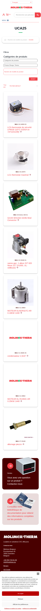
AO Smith (6, 570)
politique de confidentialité (29, 608)
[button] (38, 574)
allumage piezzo (14, 444)
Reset (33, 79)
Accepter (20, 593)
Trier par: (4, 86)
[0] (7, 14)
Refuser (20, 599)
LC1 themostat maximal (18, 175)
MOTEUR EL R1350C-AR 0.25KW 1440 (18, 400)
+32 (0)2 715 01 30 (10, 560)
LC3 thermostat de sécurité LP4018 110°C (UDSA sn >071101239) (19, 129)
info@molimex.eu (9, 562)
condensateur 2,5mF (16, 356)
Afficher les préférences (20, 604)
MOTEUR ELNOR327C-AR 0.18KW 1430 (19, 312)
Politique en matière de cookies (12, 608)
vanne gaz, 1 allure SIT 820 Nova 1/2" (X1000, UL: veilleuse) (19, 265)
